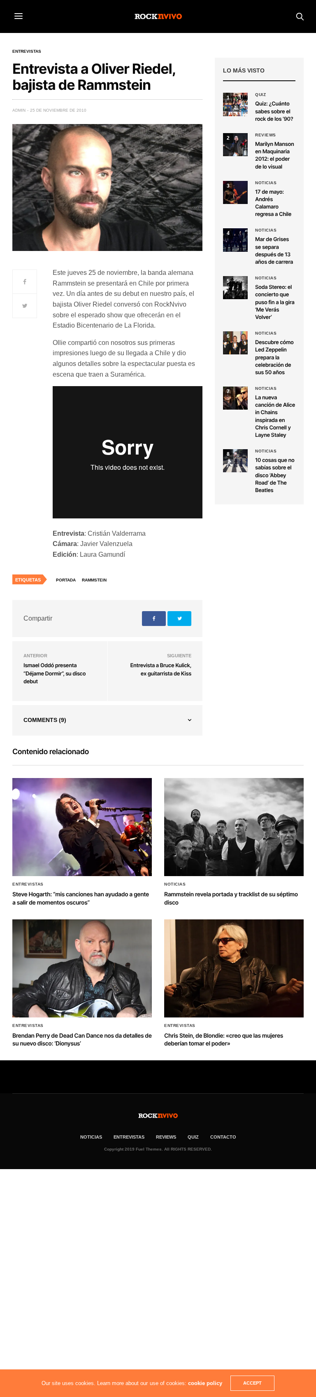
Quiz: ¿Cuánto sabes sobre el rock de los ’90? (274, 111)
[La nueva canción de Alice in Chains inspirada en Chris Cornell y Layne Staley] (235, 398)
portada (66, 580)
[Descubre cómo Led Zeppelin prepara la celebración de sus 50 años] (235, 342)
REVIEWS (166, 1136)
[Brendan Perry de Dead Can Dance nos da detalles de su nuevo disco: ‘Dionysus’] (82, 968)
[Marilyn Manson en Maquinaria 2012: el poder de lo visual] (235, 144)
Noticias (265, 183)
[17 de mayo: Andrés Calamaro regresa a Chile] (235, 192)
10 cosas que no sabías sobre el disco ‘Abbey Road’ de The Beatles (274, 475)
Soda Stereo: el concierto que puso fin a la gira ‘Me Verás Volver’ (275, 302)
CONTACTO (223, 1136)
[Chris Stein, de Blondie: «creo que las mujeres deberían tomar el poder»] (234, 968)
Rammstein (94, 580)
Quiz (260, 95)
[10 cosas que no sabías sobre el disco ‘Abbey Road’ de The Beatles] (235, 460)
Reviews (265, 135)
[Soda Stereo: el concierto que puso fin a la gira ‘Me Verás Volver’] (235, 287)
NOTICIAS (91, 1136)
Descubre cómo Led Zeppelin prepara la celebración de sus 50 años (274, 357)
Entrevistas (26, 51)
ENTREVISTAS (129, 1136)
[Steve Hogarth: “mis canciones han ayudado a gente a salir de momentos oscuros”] (82, 827)
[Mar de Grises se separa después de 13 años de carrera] (235, 239)
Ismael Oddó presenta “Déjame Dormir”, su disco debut (54, 673)
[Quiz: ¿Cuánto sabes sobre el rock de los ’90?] (235, 104)
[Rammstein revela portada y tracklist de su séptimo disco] (234, 827)
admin (19, 110)
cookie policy (205, 1383)
